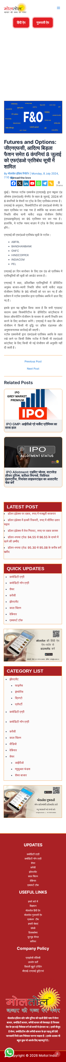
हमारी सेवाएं (33, 923)
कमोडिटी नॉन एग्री (19, 583)
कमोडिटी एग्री (17, 577)
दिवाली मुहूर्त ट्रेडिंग (33, 966)
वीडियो (13, 744)
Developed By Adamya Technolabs (33, 978)
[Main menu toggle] (58, 8)
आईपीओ (19, 763)
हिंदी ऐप (21, 22)
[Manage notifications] (57, 1054)
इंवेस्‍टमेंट (14, 601)
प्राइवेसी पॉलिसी (33, 957)
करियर (33, 941)
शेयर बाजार (21, 775)
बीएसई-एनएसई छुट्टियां (33, 970)
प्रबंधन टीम (33, 919)
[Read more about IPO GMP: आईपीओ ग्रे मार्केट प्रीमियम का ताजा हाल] (33, 404)
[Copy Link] (51, 183)
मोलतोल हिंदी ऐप (33, 910)
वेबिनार (13, 614)
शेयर (12, 589)
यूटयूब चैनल (33, 936)
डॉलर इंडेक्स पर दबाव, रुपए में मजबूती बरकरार (32, 513)
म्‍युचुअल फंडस (22, 769)
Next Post (33, 368)
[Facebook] (13, 183)
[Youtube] (32, 183)
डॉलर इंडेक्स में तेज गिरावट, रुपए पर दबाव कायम (33, 530)
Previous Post (33, 361)
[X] (20, 183)
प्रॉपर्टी (18, 704)
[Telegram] (44, 183)
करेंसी (13, 595)
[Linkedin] (26, 183)
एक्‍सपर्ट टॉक (16, 620)
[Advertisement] (33, 51)
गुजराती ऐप (42, 22)
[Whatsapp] (38, 183)
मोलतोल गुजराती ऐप (33, 914)
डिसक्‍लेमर (33, 932)
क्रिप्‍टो (18, 698)
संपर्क (33, 928)
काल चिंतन (15, 608)
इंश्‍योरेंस (19, 692)
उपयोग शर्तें (33, 962)
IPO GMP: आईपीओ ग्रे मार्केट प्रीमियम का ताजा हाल (31, 426)
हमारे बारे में (33, 901)
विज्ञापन (33, 905)
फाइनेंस (19, 685)
